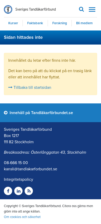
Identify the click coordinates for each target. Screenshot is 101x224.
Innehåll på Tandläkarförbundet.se (41, 112)
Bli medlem (84, 23)
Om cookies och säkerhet (22, 217)
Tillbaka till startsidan (31, 87)
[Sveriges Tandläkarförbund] (30, 9)
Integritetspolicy (18, 179)
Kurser (13, 23)
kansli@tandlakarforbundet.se (30, 169)
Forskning (59, 23)
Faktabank (35, 23)
